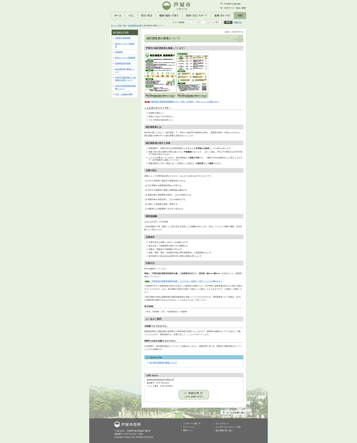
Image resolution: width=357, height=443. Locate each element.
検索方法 (238, 22)
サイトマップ (189, 427)
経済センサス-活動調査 (125, 58)
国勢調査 (119, 52)
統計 (124, 26)
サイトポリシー (222, 423)
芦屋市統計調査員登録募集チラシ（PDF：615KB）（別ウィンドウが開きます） (185, 102)
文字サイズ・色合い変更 (235, 8)
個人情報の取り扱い (224, 430)
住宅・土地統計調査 (124, 94)
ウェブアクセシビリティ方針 (228, 427)
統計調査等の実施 (135, 26)
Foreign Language (232, 4)
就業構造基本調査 (123, 63)
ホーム (113, 26)
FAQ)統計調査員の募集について (163, 362)
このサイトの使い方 (192, 423)
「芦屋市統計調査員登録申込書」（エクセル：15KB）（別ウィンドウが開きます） (186, 281)
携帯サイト (188, 430)
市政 (119, 26)
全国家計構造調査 (123, 38)
